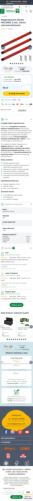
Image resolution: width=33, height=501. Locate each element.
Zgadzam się (16, 497)
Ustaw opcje (9, 492)
